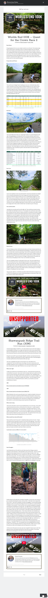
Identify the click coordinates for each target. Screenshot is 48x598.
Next (40, 574)
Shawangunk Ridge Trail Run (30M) (24, 326)
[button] (44, 596)
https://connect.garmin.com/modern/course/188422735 (18, 391)
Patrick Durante (23, 42)
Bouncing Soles (12, 2)
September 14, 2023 (31, 345)
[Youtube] (7, 311)
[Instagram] (11, 311)
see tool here (13, 136)
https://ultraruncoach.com (27, 305)
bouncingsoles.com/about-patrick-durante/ (16, 308)
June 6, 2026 (30, 42)
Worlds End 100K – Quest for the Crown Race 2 (24, 23)
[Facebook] (9, 311)
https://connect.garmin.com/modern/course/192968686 (18, 385)
